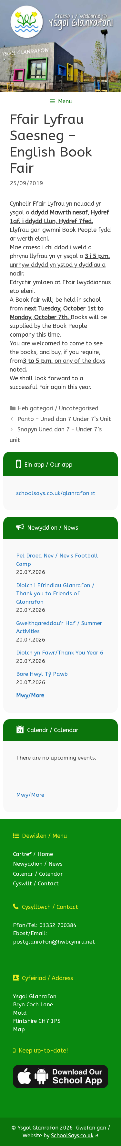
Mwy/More (30, 695)
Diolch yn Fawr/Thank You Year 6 (59, 652)
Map (19, 1029)
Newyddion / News (38, 863)
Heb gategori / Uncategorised (57, 408)
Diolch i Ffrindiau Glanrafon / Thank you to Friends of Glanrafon (55, 593)
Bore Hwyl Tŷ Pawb (42, 674)
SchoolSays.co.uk (72, 1135)
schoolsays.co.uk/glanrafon (52, 493)
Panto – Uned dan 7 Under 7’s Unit (64, 419)
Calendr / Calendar (38, 873)
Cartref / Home (33, 854)
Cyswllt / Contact (36, 883)
